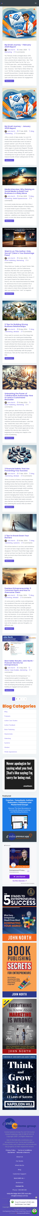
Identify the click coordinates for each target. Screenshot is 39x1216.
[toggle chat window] (34, 1211)
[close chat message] (36, 1197)
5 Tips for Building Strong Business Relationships (16, 325)
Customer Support (19, 1174)
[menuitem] (19, 1157)
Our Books (19, 1161)
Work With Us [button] (19, 1178)
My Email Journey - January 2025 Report (17, 127)
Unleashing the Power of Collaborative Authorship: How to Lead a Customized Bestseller (19, 396)
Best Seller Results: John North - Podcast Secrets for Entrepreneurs (19, 663)
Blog (32, 131)
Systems (17, 543)
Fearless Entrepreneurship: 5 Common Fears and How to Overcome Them (18, 590)
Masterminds (8, 734)
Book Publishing (10, 260)
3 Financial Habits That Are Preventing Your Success (17, 469)
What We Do (19, 1165)
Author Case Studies (12, 670)
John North (11, 50)
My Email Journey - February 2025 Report (18, 46)
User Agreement (7, 1211)
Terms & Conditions (25, 1150)
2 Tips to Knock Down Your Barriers (17, 536)
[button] (35, 3)
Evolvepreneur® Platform (23, 1213)
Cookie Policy (22, 1211)
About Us (19, 1157)
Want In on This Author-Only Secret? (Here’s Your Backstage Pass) (19, 253)
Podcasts (7, 716)
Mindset (16, 332)
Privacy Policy (11, 1150)
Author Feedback (9, 725)
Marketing (8, 52)
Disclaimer (11, 1152)
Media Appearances (20, 198)
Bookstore (19, 1182)
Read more (9, 81)
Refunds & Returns (23, 1152)
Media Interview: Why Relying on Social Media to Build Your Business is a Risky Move (19, 191)
